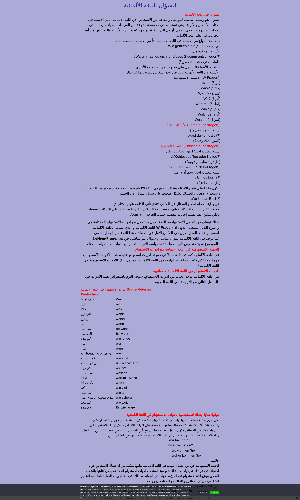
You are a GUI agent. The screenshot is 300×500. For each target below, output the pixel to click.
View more (83, 498)
